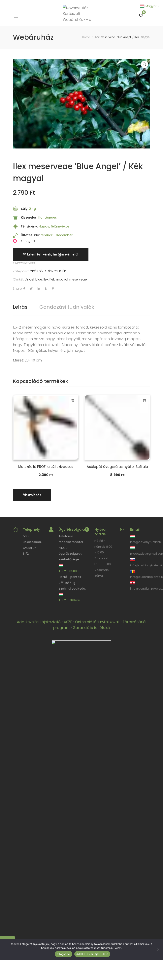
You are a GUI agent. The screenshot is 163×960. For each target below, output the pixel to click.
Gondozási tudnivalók (66, 307)
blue (38, 279)
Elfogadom (63, 954)
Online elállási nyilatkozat (97, 621)
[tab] (20, 307)
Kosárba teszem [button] (72, 400)
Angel (29, 279)
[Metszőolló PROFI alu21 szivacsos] (45, 427)
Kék (52, 279)
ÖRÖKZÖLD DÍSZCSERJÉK (48, 271)
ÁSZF (68, 621)
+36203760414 (69, 600)
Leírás (20, 307)
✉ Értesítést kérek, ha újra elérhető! (50, 254)
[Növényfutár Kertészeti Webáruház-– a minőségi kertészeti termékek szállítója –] (79, 16)
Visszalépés (32, 495)
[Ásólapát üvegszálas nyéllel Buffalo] (117, 427)
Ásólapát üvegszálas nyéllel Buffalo (117, 466)
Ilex (46, 279)
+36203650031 (69, 571)
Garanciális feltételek (91, 627)
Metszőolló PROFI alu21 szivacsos (45, 466)
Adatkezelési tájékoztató (39, 621)
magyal (62, 279)
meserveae (78, 279)
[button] (144, 64)
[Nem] (158, 949)
